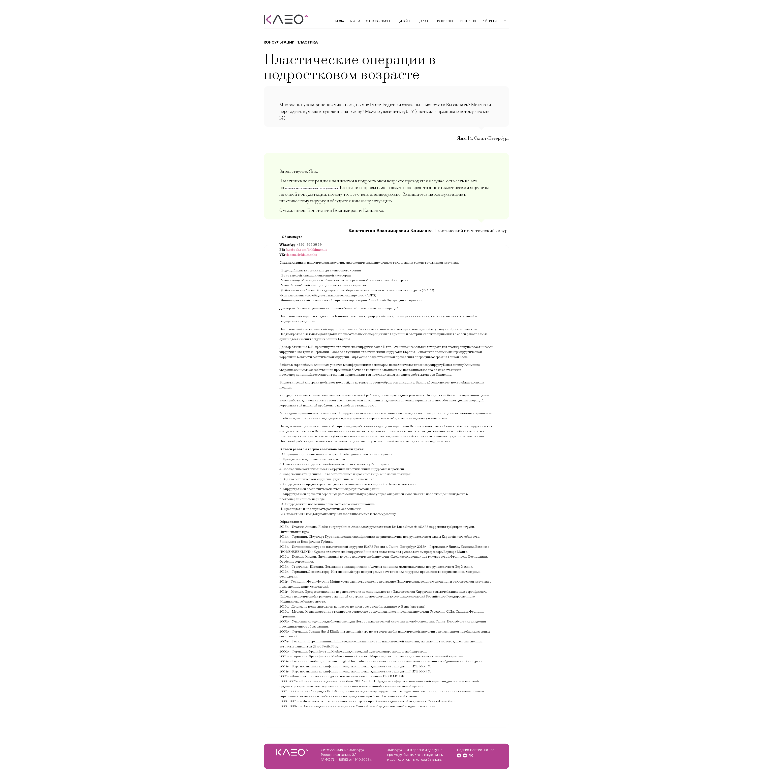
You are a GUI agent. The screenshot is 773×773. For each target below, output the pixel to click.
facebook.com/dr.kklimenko (306, 250)
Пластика (307, 42)
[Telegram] (459, 755)
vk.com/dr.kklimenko (301, 255)
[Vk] (471, 755)
